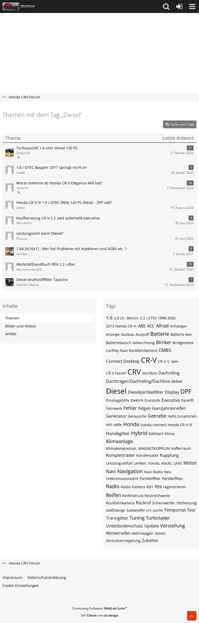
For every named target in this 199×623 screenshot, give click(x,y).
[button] (166, 6)
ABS (142, 326)
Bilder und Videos (20, 326)
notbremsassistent (122, 478)
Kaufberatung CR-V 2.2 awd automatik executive (58, 218)
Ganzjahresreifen (169, 408)
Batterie (159, 333)
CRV (134, 372)
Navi (111, 471)
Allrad (162, 326)
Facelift (187, 400)
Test (191, 510)
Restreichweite (157, 495)
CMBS (165, 350)
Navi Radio (153, 471)
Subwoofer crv (138, 510)
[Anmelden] (179, 6)
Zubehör (150, 540)
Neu (167, 471)
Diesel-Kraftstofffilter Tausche (42, 279)
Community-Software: (99, 608)
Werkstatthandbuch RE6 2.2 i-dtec (45, 264)
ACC (151, 326)
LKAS (178, 463)
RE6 (158, 487)
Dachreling (169, 373)
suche (158, 510)
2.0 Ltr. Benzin (126, 318)
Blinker (163, 342)
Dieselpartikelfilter (146, 392)
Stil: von (99, 615)
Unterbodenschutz (124, 526)
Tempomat (175, 510)
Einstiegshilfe (117, 400)
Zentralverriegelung (123, 540)
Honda (131, 424)
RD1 (149, 486)
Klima (169, 433)
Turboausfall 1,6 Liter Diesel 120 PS (46, 147)
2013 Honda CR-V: (121, 326)
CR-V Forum (116, 373)
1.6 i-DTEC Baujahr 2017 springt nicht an (51, 167)
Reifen (113, 495)
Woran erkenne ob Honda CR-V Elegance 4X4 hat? (59, 182)
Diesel (116, 391)
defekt (176, 381)
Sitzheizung (186, 502)
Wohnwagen (142, 533)
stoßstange (115, 510)
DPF (185, 391)
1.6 (109, 317)
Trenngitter (117, 518)
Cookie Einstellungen (21, 585)
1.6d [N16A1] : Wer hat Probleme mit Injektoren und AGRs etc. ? (71, 248)
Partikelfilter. (173, 478)
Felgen (144, 408)
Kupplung (169, 455)
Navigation (130, 471)
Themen (12, 318)
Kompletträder (120, 455)
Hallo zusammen (182, 416)
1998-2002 (167, 318)
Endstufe (152, 400)
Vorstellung (172, 525)
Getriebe (157, 416)
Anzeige (113, 334)
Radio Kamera (133, 486)
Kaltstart (155, 433)
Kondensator (147, 455)
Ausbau (127, 334)
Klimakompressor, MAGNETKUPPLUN (138, 448)
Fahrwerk (114, 408)
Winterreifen (118, 533)
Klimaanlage (119, 441)
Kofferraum (181, 448)
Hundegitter (118, 433)
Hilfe (118, 424)
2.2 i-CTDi (148, 318)
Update (151, 526)
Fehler (130, 408)
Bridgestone (183, 342)
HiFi (109, 424)
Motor (190, 463)
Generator (116, 416)
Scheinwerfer (163, 502)
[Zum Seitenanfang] (191, 615)
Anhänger (178, 326)
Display (172, 392)
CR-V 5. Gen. (168, 361)
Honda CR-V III (180, 424)
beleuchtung (144, 342)
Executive (170, 400)
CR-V (149, 360)
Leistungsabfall (119, 463)
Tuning (137, 518)
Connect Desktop (123, 361)
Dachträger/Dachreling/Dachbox (138, 381)
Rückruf (143, 503)
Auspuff (142, 334)
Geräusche (137, 416)
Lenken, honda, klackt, (153, 463)
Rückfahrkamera (120, 502)
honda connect (153, 424)
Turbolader (158, 518)
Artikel (10, 333)
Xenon (160, 533)
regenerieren (174, 486)
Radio (112, 486)
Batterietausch (118, 342)
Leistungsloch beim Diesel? (39, 233)
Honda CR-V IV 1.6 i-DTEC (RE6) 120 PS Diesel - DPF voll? (64, 202)
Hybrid (139, 433)
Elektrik (137, 400)
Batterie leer (181, 334)
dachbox (149, 373)
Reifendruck (132, 495)
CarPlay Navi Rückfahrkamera (131, 350)
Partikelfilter (150, 478)
